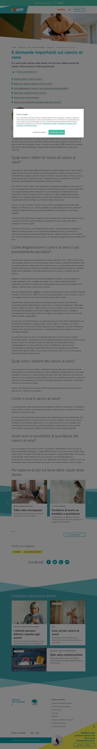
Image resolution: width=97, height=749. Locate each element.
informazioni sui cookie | (50, 124)
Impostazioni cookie (39, 132)
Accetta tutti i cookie (57, 132)
